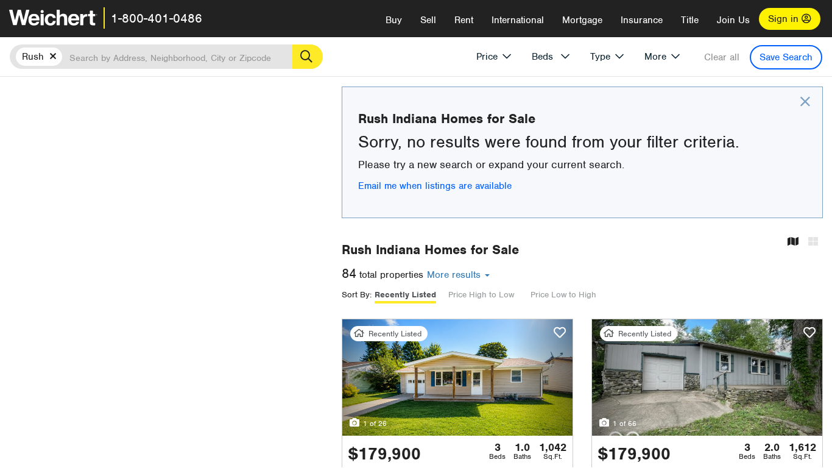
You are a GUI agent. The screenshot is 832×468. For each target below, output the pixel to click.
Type (600, 57)
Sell (428, 20)
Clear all (721, 57)
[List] (813, 242)
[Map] (793, 242)
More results (455, 275)
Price (487, 57)
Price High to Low (481, 294)
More (655, 57)
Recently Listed (405, 294)
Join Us (733, 20)
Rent (463, 20)
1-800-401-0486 (156, 18)
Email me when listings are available (435, 186)
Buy (394, 20)
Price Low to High (563, 294)
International (518, 20)
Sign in (785, 19)
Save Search (786, 57)
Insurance (642, 20)
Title (690, 20)
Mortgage (582, 20)
